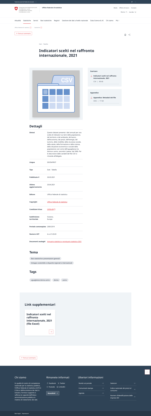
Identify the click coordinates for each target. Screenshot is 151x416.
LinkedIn (62, 387)
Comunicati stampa (86, 388)
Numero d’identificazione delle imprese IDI (121, 396)
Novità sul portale (85, 383)
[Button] (51, 332)
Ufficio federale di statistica (52, 8)
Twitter (62, 383)
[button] (17, 20)
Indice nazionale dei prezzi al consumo (120, 389)
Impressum (25, 413)
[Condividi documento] (129, 35)
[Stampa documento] (125, 35)
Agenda (81, 393)
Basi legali (18, 413)
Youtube (52, 387)
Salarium (113, 383)
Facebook (52, 383)
